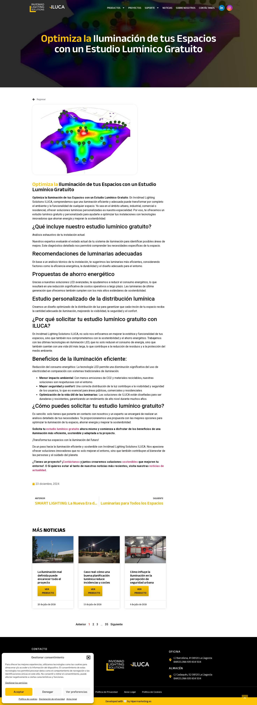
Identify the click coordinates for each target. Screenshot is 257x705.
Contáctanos (207, 7)
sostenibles (130, 461)
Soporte (150, 7)
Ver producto (48, 591)
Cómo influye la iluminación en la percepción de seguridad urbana (142, 577)
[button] (88, 657)
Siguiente (116, 624)
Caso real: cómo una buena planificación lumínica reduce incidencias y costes (97, 577)
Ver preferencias (76, 691)
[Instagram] (230, 8)
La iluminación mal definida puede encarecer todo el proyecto (50, 577)
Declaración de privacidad (52, 699)
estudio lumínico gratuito (62, 429)
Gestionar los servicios (16, 682)
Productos (113, 7)
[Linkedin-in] (222, 8)
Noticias (167, 7)
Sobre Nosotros (185, 7)
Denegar (47, 691)
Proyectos (134, 7)
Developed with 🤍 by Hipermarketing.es (128, 701)
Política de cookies (28, 699)
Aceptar (19, 691)
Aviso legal (71, 699)
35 (106, 624)
